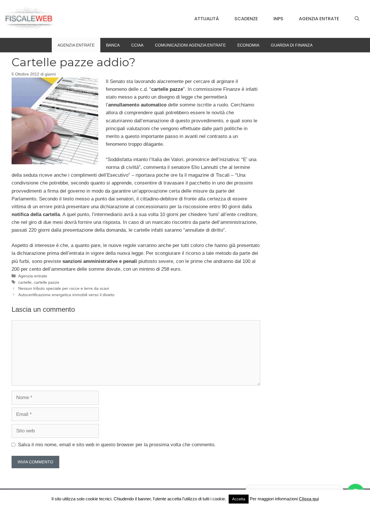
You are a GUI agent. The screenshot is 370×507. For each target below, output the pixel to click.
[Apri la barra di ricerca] (357, 19)
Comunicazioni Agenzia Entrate (190, 45)
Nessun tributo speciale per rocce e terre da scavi (63, 288)
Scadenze (246, 18)
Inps (278, 18)
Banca (113, 45)
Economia (248, 45)
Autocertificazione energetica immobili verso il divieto (66, 294)
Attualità (206, 18)
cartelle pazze (46, 282)
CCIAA (137, 45)
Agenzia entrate (319, 18)
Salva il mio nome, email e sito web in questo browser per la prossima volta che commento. (117, 444)
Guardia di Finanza (291, 45)
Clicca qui (309, 498)
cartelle (25, 282)
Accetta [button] (238, 499)
